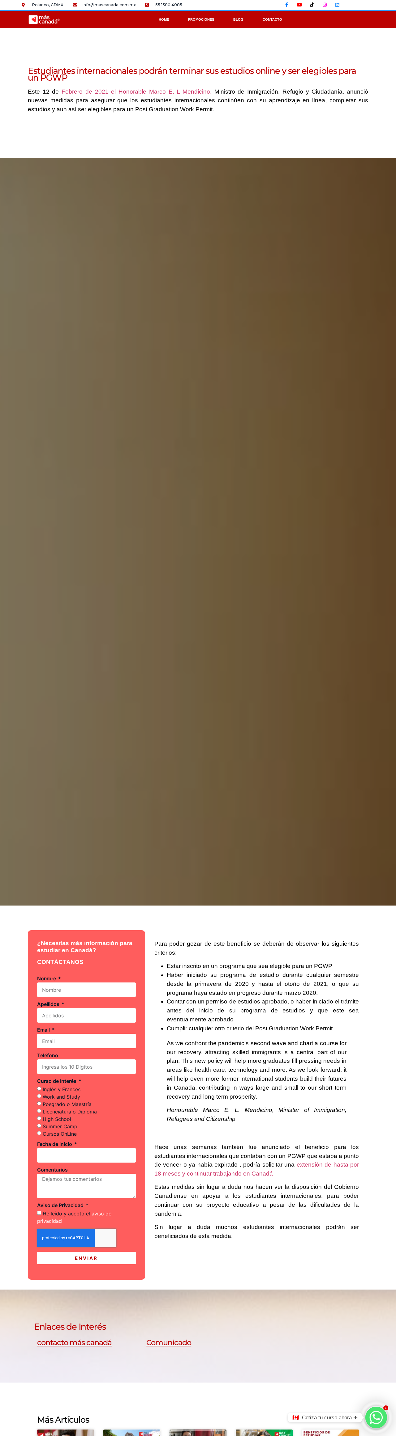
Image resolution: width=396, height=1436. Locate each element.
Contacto (272, 19)
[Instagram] (324, 4)
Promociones (201, 19)
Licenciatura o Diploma (70, 1112)
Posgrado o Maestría (67, 1104)
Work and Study (61, 1097)
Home (164, 19)
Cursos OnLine (60, 1134)
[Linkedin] (337, 4)
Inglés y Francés (61, 1089)
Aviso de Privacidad (61, 1205)
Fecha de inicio (55, 1144)
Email (44, 1030)
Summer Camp (60, 1126)
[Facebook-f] (286, 4)
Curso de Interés (57, 1081)
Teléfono (47, 1055)
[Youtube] (299, 4)
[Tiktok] (312, 4)
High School (57, 1119)
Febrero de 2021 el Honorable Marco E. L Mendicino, (137, 91)
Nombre (47, 979)
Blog (238, 19)
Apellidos (49, 1004)
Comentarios (52, 1170)
